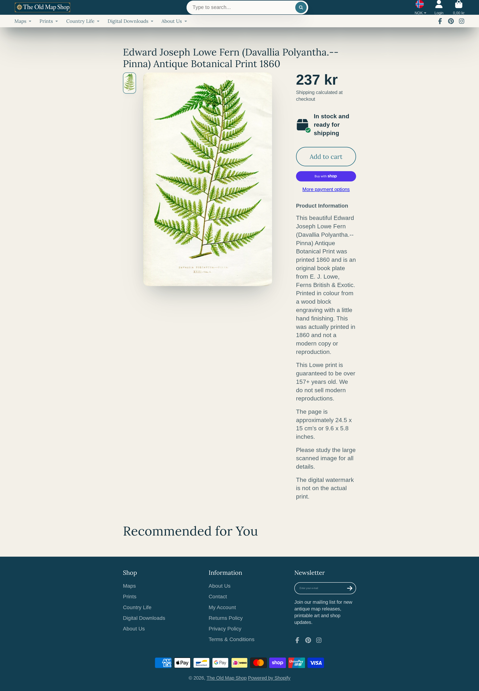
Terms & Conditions (231, 639)
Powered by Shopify (269, 678)
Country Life (80, 21)
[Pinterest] (451, 21)
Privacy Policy (225, 629)
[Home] (42, 7)
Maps (20, 21)
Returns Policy (226, 618)
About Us (171, 21)
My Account (222, 607)
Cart (459, 7)
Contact (218, 596)
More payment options (326, 189)
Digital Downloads (128, 21)
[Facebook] (440, 21)
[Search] (301, 7)
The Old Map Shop (227, 678)
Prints (46, 21)
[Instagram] (462, 21)
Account (438, 7)
